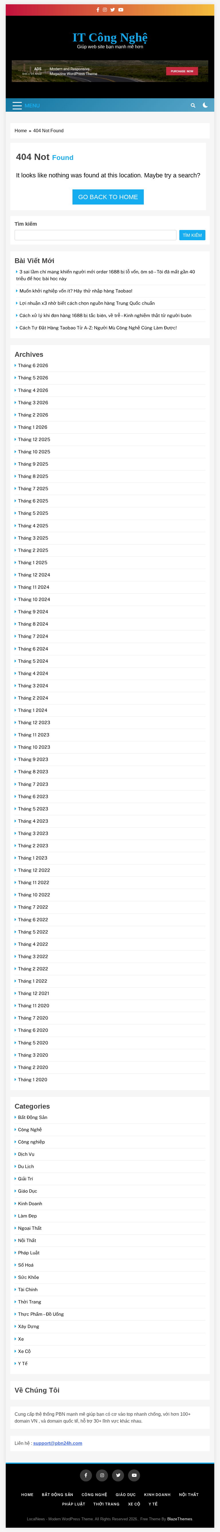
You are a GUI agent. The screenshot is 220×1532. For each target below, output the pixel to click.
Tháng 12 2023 (34, 722)
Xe (21, 1339)
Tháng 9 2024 (33, 611)
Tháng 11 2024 (33, 587)
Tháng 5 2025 (33, 513)
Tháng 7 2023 (33, 784)
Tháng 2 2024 (33, 698)
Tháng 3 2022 (33, 956)
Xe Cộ (24, 1351)
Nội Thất (27, 1240)
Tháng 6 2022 (33, 919)
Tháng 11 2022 (33, 882)
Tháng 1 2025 (32, 562)
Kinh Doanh (30, 1203)
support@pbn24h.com (57, 1443)
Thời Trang (29, 1302)
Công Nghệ (30, 1129)
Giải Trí (25, 1178)
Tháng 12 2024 (34, 575)
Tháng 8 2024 (33, 624)
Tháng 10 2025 (34, 451)
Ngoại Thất (30, 1228)
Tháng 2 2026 (33, 415)
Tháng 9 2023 (33, 759)
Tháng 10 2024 (34, 599)
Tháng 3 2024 (33, 685)
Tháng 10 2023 (34, 747)
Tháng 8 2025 (33, 476)
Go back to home (108, 197)
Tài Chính (28, 1289)
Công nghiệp (31, 1142)
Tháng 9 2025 (33, 464)
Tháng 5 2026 (33, 378)
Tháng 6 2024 (33, 649)
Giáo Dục (27, 1191)
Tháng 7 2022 (33, 907)
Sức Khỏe (28, 1277)
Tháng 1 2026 (32, 427)
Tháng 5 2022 (33, 932)
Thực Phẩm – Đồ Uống (41, 1314)
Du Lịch (26, 1166)
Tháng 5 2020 (33, 1043)
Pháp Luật (29, 1252)
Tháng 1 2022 (32, 981)
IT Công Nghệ (110, 37)
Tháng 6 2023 (33, 796)
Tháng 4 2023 (33, 821)
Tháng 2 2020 (33, 1067)
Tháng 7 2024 (33, 636)
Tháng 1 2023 (32, 858)
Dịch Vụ (26, 1154)
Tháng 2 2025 (33, 550)
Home (27, 1495)
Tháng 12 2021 (33, 993)
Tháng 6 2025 (33, 501)
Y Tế (23, 1363)
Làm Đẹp (27, 1216)
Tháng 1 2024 (32, 710)
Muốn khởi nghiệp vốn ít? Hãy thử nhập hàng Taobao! (75, 291)
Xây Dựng (28, 1326)
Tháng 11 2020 (33, 1005)
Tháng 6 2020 (33, 1030)
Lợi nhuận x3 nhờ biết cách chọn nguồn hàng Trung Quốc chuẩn (87, 303)
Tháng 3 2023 (33, 833)
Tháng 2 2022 (33, 969)
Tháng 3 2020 (33, 1055)
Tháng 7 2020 (33, 1018)
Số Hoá (26, 1265)
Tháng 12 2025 (34, 439)
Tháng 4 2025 (33, 525)
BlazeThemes (179, 1519)
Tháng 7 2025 (33, 488)
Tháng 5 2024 (33, 661)
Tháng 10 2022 (34, 895)
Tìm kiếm (26, 224)
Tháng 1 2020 (32, 1079)
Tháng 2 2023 (33, 845)
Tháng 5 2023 (33, 809)
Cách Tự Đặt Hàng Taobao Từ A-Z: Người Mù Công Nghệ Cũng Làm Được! (98, 328)
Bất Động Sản (32, 1117)
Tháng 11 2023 (33, 735)
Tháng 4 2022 (33, 944)
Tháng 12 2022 (34, 870)
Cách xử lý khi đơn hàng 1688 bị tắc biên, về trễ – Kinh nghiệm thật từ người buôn (105, 315)
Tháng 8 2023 (33, 771)
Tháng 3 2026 (33, 402)
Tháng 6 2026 (33, 365)
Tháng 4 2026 (33, 390)
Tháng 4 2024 (33, 673)
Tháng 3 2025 (33, 538)
